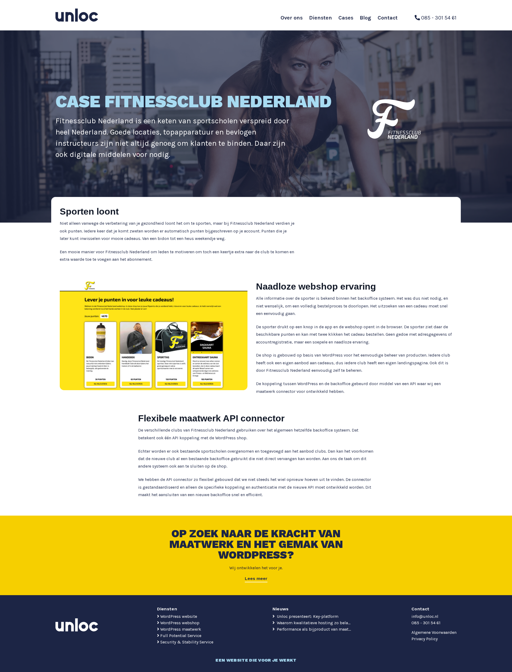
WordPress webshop (179, 622)
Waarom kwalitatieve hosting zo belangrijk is (314, 622)
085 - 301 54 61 (426, 622)
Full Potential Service (180, 635)
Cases (345, 18)
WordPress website (178, 616)
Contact (388, 18)
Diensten (320, 18)
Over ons (292, 18)
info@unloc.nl (424, 616)
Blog (365, 18)
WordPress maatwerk (180, 629)
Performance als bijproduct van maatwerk (314, 629)
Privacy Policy (424, 638)
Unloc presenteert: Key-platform (307, 616)
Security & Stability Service (186, 642)
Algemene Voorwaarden (434, 632)
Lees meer (256, 578)
